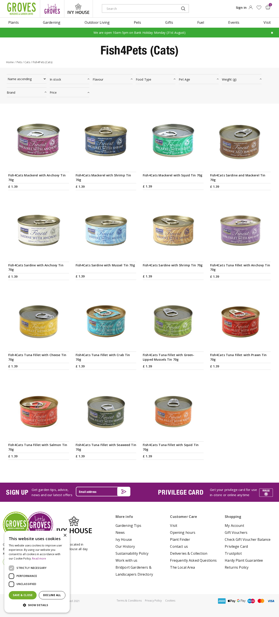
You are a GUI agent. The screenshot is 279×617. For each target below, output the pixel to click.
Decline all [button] (52, 595)
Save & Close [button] (22, 595)
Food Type (143, 79)
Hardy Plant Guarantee (244, 560)
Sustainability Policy (132, 553)
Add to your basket (39, 165)
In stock (55, 79)
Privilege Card (236, 546)
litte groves (52, 8)
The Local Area (182, 567)
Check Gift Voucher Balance (247, 539)
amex (221, 601)
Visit (173, 525)
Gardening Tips (128, 525)
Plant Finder (180, 539)
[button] (37, 605)
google (241, 601)
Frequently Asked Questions (193, 560)
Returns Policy (236, 567)
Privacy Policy (153, 600)
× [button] (64, 535)
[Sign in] (250, 8)
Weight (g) (229, 79)
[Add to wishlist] (259, 7)
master (261, 601)
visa (270, 601)
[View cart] (268, 7)
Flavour (98, 79)
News (120, 532)
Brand (11, 92)
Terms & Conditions (129, 600)
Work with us (127, 560)
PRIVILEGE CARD (180, 492)
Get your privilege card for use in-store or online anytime (233, 492)
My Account (234, 525)
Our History (125, 546)
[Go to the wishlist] (259, 7)
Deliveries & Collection (188, 553)
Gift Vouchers (236, 532)
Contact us (179, 546)
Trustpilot (233, 553)
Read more (39, 558)
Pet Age (184, 79)
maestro (251, 601)
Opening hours (182, 532)
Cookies (170, 600)
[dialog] (37, 572)
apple (231, 601)
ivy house (78, 8)
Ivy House (124, 539)
